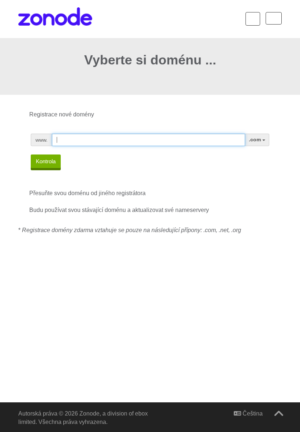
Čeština (252, 413)
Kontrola (46, 161)
